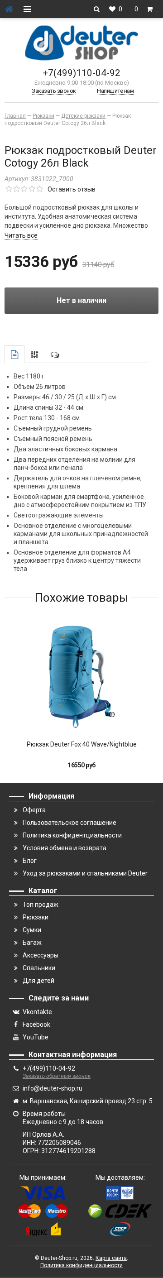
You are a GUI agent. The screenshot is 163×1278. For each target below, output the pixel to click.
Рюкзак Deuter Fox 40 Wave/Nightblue (82, 744)
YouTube (35, 1037)
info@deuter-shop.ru (52, 1088)
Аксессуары (40, 955)
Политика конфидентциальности (72, 835)
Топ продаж (40, 904)
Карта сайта (111, 1258)
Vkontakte (37, 1011)
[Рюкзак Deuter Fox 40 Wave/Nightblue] (81, 677)
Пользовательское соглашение (69, 822)
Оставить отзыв (72, 189)
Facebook (36, 1024)
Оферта (34, 810)
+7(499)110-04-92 (81, 72)
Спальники (39, 968)
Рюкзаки (35, 917)
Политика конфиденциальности (81, 1265)
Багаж (32, 942)
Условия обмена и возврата (64, 848)
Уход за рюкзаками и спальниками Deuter (85, 873)
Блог (30, 860)
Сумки (32, 929)
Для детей (38, 980)
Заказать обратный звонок (57, 1076)
